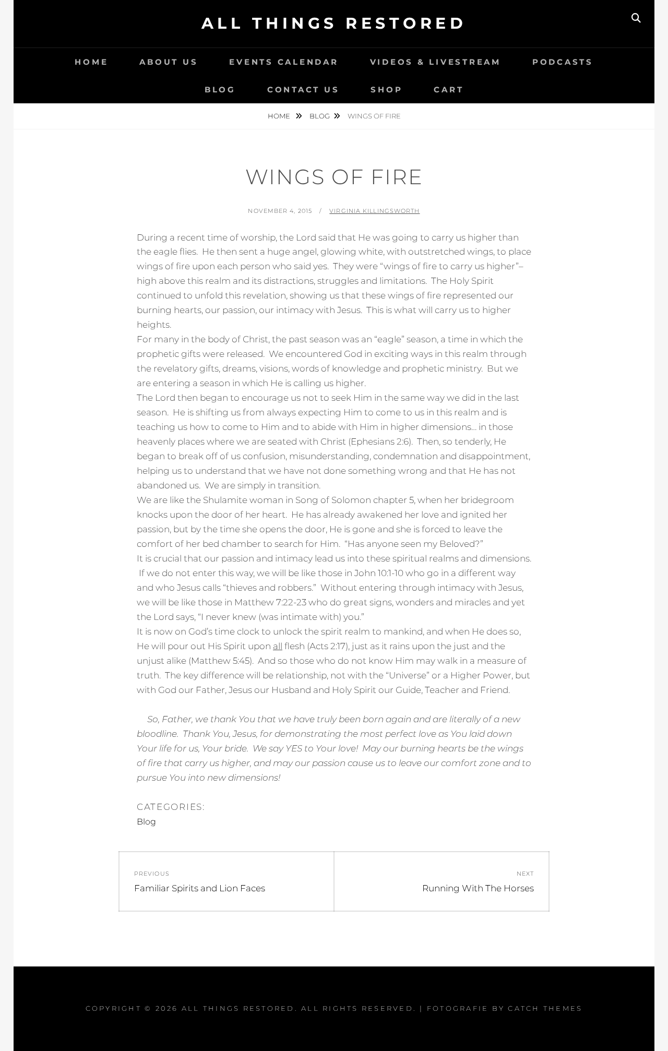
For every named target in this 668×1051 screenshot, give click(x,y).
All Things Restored (334, 23)
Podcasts (562, 62)
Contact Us (303, 89)
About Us (168, 62)
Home (91, 62)
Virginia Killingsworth (374, 210)
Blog (220, 89)
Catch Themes (545, 1008)
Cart (448, 89)
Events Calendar (283, 62)
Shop (386, 89)
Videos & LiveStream (435, 62)
